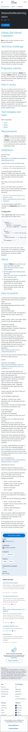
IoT (4, 554)
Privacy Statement (13, 725)
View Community (13, 660)
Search (13, 6)
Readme (6, 25)
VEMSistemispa (9, 541)
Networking (10, 554)
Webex (6, 125)
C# (3, 568)
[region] (14, 724)
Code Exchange (5, 6)
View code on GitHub (14, 535)
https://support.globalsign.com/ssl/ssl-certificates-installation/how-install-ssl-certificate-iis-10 (12, 366)
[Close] (25, 718)
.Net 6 (5, 122)
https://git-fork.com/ (19, 168)
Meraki (6, 127)
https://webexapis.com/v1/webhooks (12, 449)
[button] (19, 660)
